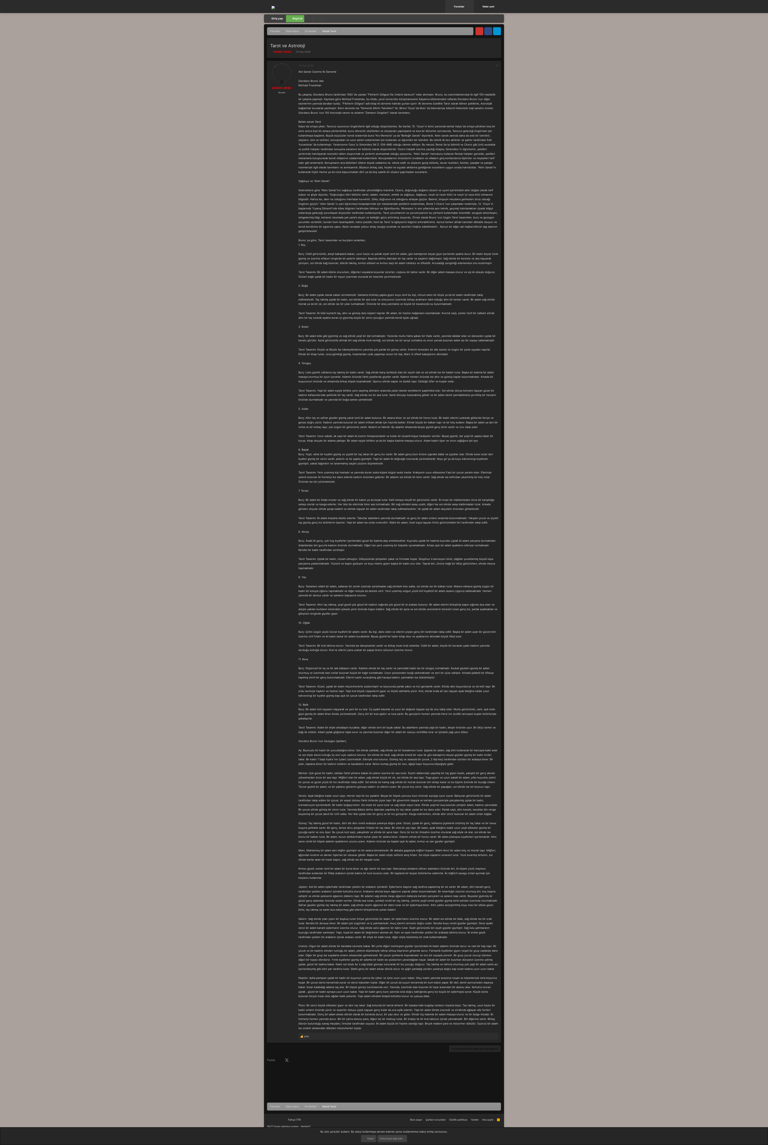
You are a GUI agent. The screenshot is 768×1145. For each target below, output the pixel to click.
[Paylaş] (491, 65)
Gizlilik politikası (458, 1119)
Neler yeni (488, 6)
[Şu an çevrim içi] (281, 82)
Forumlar (459, 6)
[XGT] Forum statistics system (289, 1126)
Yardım (475, 1119)
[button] (471, 6)
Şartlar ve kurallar (436, 1119)
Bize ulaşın (416, 1119)
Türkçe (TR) (294, 1119)
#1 (497, 65)
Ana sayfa (487, 1119)
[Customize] (309, 18)
